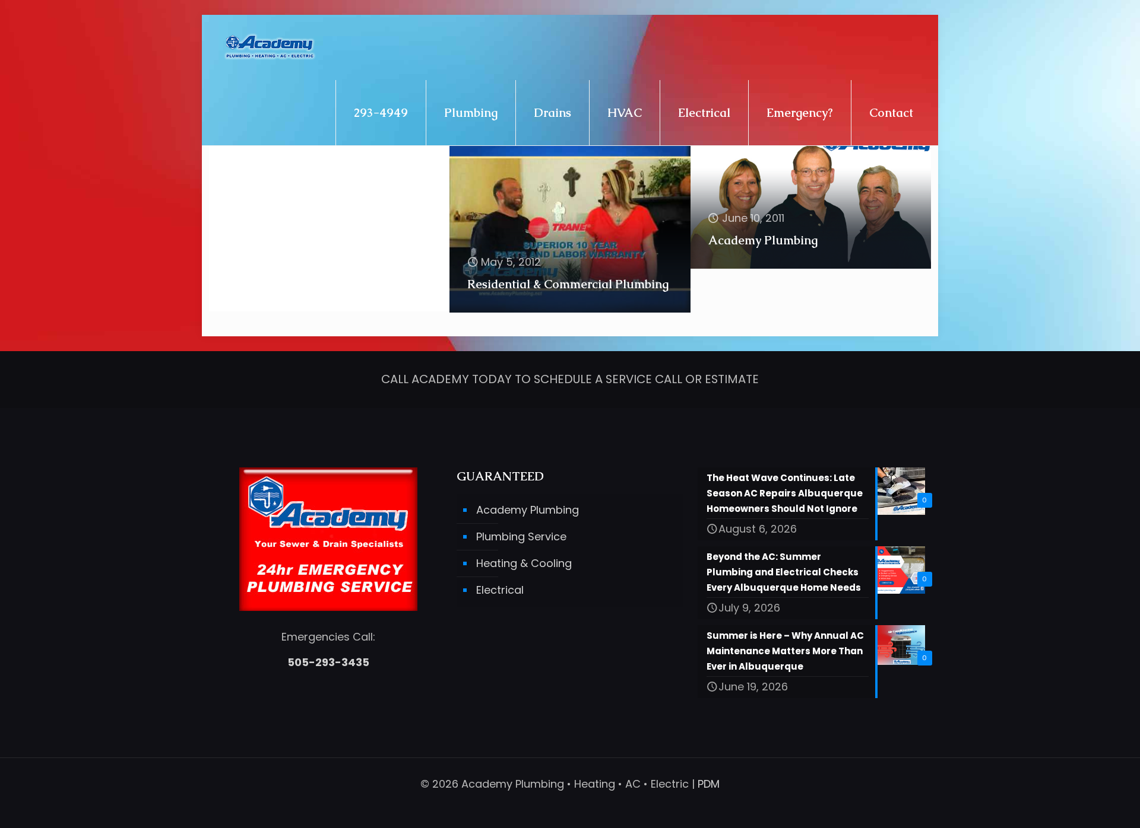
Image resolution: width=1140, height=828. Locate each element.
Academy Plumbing (763, 240)
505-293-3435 (328, 662)
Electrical (500, 589)
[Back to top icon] (1083, 803)
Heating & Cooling (524, 563)
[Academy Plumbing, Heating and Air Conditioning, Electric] (270, 47)
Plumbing (253, 283)
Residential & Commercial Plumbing (568, 284)
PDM (709, 783)
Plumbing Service (521, 536)
